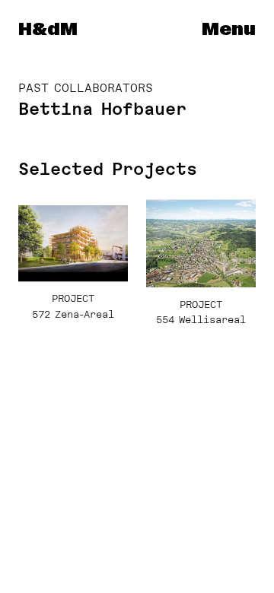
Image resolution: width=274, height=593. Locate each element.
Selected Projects (107, 169)
